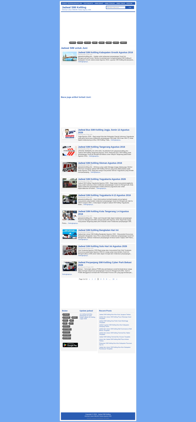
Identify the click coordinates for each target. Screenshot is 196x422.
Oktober (66, 332)
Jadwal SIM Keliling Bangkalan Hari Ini (98, 230)
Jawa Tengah (110, 3)
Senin (80, 42)
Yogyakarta (88, 3)
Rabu (95, 42)
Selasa (88, 42)
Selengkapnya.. (83, 61)
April (65, 320)
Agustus (66, 326)
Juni (65, 323)
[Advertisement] (98, 26)
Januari (66, 314)
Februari (66, 317)
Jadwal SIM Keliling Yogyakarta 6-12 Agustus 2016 (104, 195)
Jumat (109, 42)
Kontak (129, 3)
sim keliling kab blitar (86, 314)
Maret (75, 317)
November (67, 335)
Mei (72, 320)
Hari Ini (73, 42)
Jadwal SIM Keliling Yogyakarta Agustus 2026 (102, 179)
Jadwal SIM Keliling (74, 7)
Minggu (124, 42)
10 (113, 279)
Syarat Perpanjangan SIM (72, 3)
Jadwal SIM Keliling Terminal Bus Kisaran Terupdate (114, 337)
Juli (71, 323)
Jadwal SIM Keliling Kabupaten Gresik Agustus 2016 (105, 52)
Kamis (101, 42)
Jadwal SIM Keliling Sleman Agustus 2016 (100, 163)
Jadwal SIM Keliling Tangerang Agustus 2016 (101, 147)
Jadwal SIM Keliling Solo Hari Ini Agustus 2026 (102, 246)
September (67, 329)
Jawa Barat (99, 3)
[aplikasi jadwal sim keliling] (70, 347)
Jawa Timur (120, 3)
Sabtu (116, 42)
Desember (67, 338)
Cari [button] (130, 7)
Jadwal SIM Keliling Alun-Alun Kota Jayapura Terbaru (115, 314)
